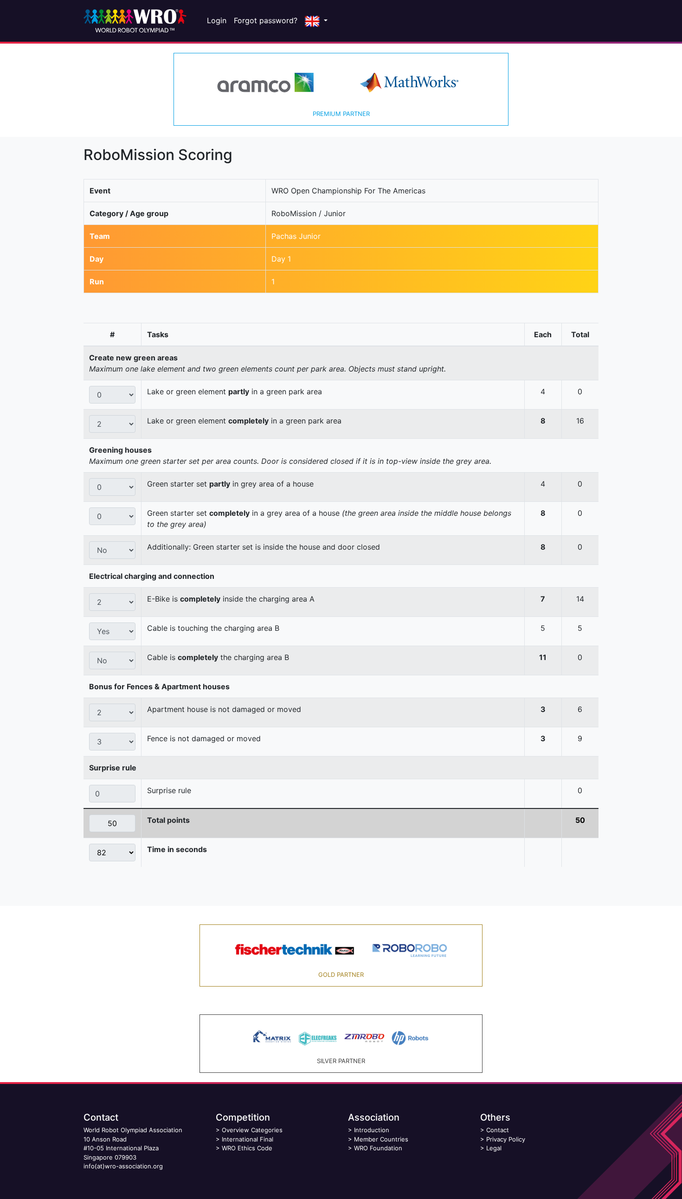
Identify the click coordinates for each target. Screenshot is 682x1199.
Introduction (371, 1130)
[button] (316, 21)
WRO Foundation (378, 1148)
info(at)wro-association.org (123, 1166)
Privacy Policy (505, 1139)
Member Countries (381, 1139)
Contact (497, 1130)
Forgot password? (265, 20)
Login (216, 20)
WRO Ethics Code (247, 1148)
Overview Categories (252, 1130)
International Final (247, 1139)
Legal (494, 1148)
